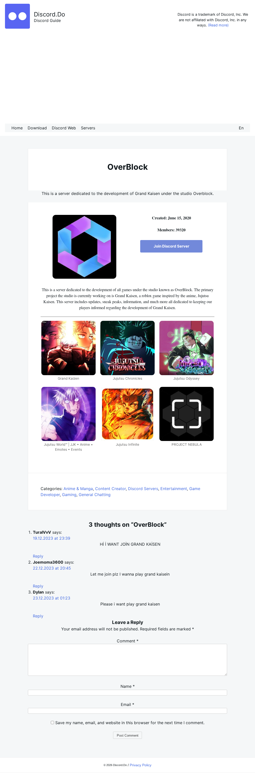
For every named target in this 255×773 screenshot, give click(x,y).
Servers (88, 127)
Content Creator (110, 488)
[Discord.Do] (17, 27)
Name (128, 686)
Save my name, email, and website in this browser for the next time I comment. (129, 722)
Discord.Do (49, 14)
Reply (38, 556)
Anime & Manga (78, 488)
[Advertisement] (127, 77)
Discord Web (64, 127)
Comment (127, 640)
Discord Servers (143, 488)
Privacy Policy (140, 765)
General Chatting (95, 494)
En (241, 127)
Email (127, 704)
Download (37, 127)
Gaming (69, 494)
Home (17, 127)
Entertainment (173, 488)
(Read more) (218, 25)
